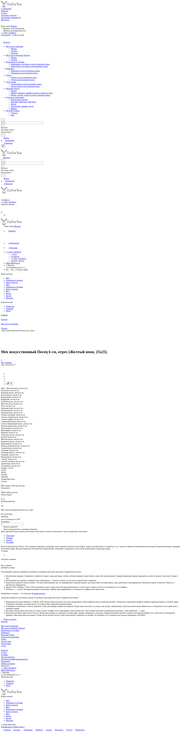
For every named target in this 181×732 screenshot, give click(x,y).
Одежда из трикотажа (10, 637)
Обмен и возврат (8, 664)
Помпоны (5, 633)
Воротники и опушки (10, 630)
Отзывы (9, 538)
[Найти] (3, 135)
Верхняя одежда (8, 635)
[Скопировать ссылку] (9, 383)
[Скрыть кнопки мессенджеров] (3, 145)
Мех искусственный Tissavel (13, 628)
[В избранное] (2, 367)
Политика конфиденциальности (14, 659)
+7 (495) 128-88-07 (8, 33)
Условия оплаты (38, 593)
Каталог (4, 621)
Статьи (4, 653)
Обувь (3, 639)
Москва (13, 26)
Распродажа (6, 644)
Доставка (10, 542)
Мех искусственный (9, 626)
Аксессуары (6, 641)
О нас (3, 646)
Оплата (9, 540)
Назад (14, 254)
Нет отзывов (6, 363)
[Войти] (2, 210)
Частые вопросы (8, 657)
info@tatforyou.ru (13, 263)
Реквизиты (5, 661)
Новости (4, 650)
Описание (10, 536)
